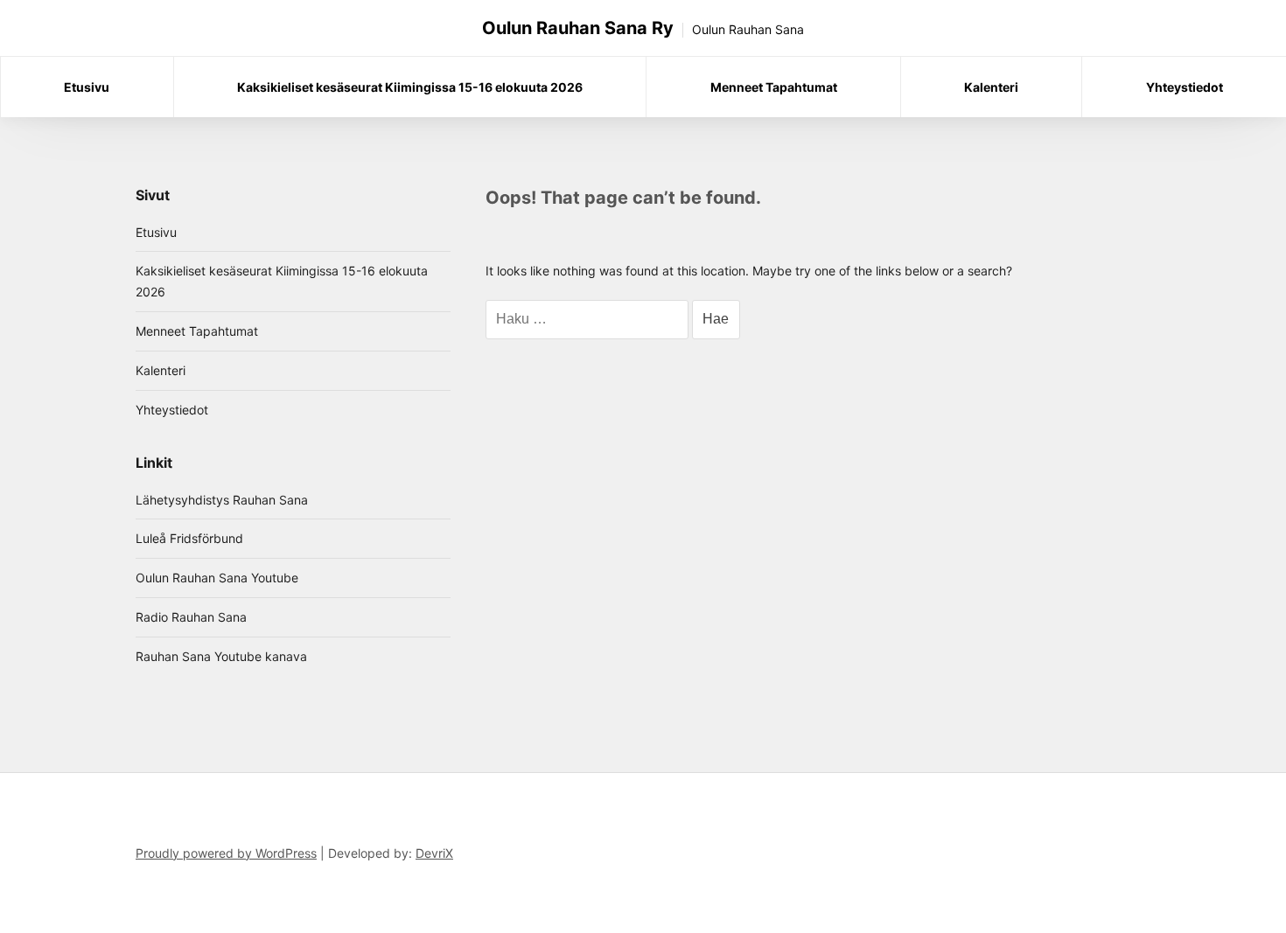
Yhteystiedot (1184, 87)
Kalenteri (991, 87)
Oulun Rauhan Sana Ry (578, 27)
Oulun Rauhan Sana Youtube (217, 577)
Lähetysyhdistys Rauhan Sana (222, 499)
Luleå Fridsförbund (189, 538)
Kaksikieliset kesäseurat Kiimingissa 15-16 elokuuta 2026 (410, 87)
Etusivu (86, 87)
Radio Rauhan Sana (191, 616)
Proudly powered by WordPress (226, 853)
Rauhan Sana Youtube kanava (221, 656)
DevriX (434, 853)
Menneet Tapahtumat (773, 87)
